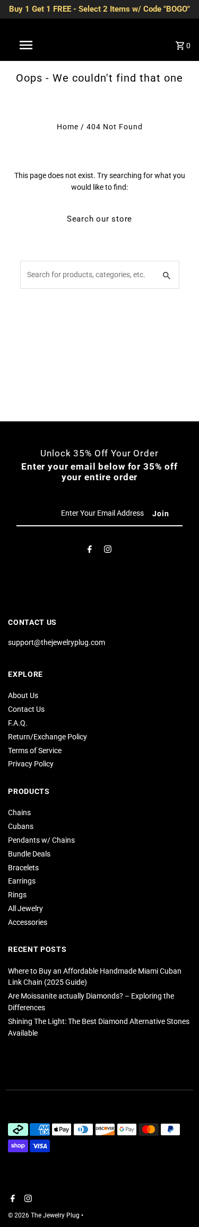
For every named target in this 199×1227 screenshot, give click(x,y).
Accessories (27, 922)
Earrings (22, 881)
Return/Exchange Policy (47, 736)
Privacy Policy (31, 764)
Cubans (20, 826)
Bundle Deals (29, 854)
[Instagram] (107, 551)
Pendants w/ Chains (41, 840)
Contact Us (26, 709)
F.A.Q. (18, 723)
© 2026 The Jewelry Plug (44, 1215)
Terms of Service (35, 750)
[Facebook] (90, 551)
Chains (19, 812)
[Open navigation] (25, 45)
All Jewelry (25, 908)
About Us (23, 695)
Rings (17, 894)
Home (68, 126)
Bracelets (23, 867)
